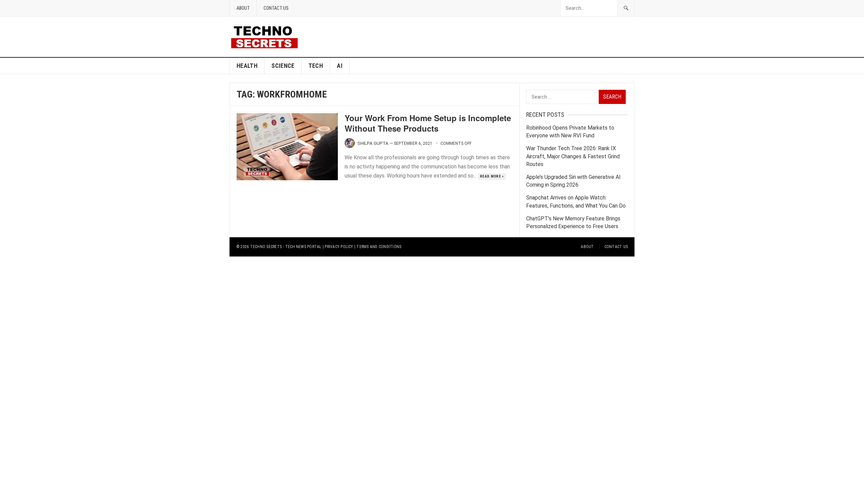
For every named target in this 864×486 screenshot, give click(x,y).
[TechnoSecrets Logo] (267, 36)
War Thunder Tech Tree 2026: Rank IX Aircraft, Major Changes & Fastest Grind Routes (573, 156)
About (243, 8)
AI (340, 65)
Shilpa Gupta (372, 143)
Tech (315, 65)
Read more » (492, 176)
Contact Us (276, 8)
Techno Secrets (266, 246)
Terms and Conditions (378, 246)
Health (247, 65)
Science (283, 65)
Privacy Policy (339, 246)
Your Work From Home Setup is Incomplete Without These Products (428, 123)
